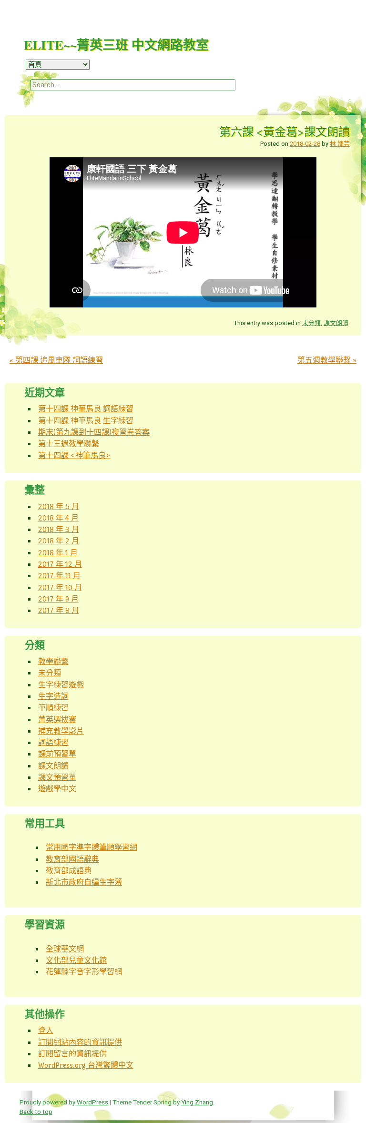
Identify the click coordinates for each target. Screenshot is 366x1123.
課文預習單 (57, 777)
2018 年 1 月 (58, 553)
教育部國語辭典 (72, 859)
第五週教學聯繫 (326, 360)
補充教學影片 (61, 731)
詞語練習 (53, 742)
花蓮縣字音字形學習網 (84, 972)
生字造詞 (53, 696)
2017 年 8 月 (58, 610)
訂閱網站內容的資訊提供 (80, 1042)
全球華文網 (65, 949)
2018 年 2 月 (58, 541)
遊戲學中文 (57, 789)
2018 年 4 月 (58, 518)
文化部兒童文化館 (76, 960)
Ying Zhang (197, 1102)
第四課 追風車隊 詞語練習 (56, 360)
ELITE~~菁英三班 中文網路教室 (116, 44)
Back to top (36, 1111)
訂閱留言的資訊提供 (72, 1054)
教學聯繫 (53, 661)
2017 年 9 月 (58, 599)
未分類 (311, 323)
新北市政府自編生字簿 (84, 882)
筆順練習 (53, 708)
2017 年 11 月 (59, 576)
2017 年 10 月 (60, 587)
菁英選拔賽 (57, 719)
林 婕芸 (340, 143)
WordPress (92, 1102)
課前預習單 (57, 754)
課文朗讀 (336, 323)
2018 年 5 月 (58, 506)
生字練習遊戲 (61, 685)
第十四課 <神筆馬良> (74, 455)
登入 (45, 1030)
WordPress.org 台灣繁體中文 (85, 1065)
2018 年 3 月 (58, 529)
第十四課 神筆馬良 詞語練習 (85, 409)
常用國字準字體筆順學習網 (91, 847)
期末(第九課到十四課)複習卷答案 (94, 432)
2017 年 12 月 (60, 564)
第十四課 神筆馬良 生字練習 (85, 421)
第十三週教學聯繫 (68, 443)
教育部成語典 (69, 871)
